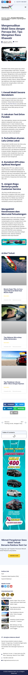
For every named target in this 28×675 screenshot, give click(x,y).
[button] (25, 7)
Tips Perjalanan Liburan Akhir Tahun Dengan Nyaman (14, 383)
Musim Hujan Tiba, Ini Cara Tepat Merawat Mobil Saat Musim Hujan (13, 290)
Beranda (3, 17)
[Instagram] (7, 2)
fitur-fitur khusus (12, 103)
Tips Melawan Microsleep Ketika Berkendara (13, 338)
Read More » (6, 296)
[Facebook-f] (2, 586)
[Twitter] (5, 2)
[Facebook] (2, 2)
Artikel (8, 17)
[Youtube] (10, 2)
